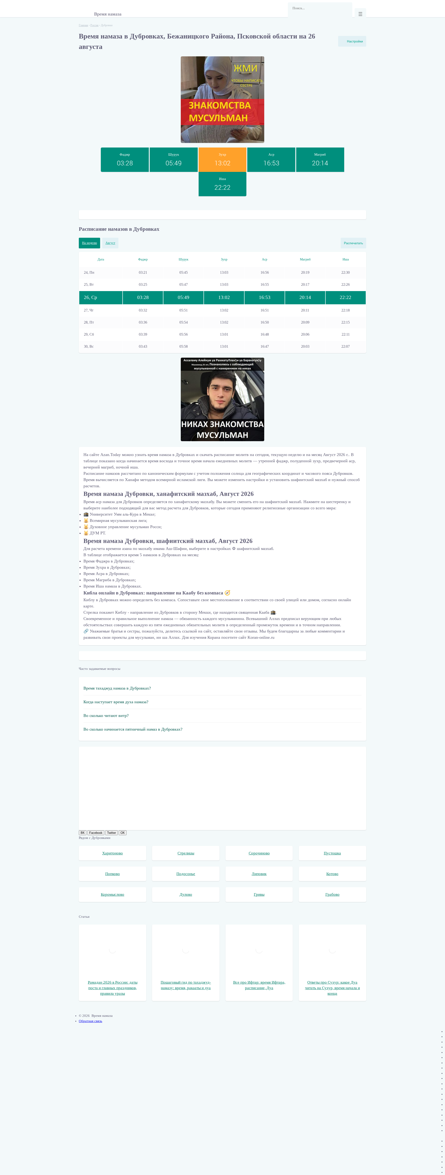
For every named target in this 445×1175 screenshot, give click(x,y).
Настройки (355, 41)
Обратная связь (90, 1021)
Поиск (293, 20)
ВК (83, 833)
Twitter (111, 833)
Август (110, 243)
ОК (123, 833)
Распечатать (353, 243)
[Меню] (360, 14)
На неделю (89, 243)
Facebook (95, 833)
